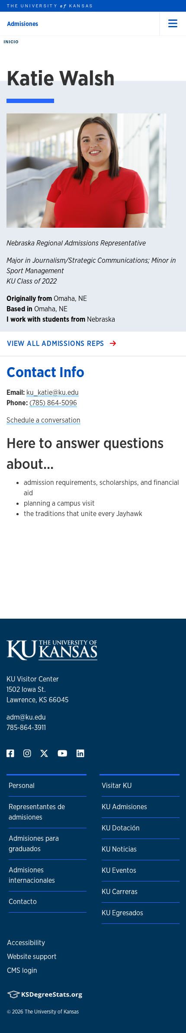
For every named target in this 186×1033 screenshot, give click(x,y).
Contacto (23, 901)
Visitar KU (116, 785)
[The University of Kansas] (51, 656)
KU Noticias (119, 849)
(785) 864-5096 (53, 402)
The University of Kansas (52, 1011)
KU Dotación (121, 828)
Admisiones (22, 24)
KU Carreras (120, 891)
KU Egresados (122, 912)
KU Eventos (119, 870)
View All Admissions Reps (56, 343)
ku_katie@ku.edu (52, 392)
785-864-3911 (26, 727)
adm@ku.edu (26, 717)
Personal (22, 785)
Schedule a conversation (43, 420)
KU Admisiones (124, 806)
